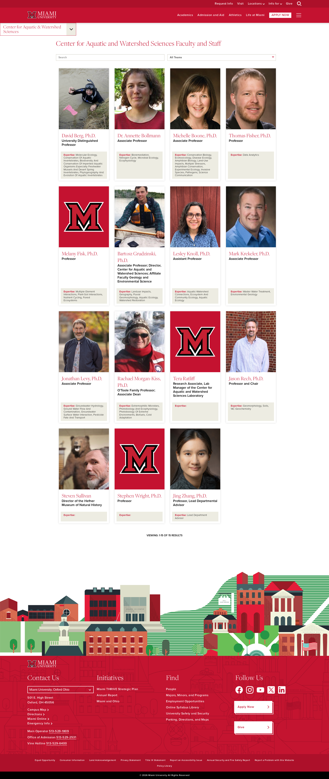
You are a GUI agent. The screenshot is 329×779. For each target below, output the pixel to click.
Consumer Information (72, 760)
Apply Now (280, 15)
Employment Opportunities (185, 701)
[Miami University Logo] (41, 14)
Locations (255, 4)
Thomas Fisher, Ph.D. (250, 135)
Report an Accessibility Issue (186, 760)
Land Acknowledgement (102, 760)
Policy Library (164, 766)
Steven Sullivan (76, 495)
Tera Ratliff (184, 378)
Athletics (235, 15)
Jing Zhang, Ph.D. (190, 495)
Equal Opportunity (45, 760)
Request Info (224, 4)
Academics (185, 15)
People (171, 689)
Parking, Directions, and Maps (187, 720)
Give (289, 4)
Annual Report (107, 695)
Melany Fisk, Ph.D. (80, 253)
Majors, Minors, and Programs (187, 695)
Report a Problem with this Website (274, 760)
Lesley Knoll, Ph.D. (191, 253)
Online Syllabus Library (182, 707)
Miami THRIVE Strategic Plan (117, 689)
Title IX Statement (155, 760)
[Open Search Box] (299, 4)
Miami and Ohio (108, 701)
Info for (274, 4)
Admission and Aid (210, 15)
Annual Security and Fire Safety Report (228, 760)
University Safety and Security (187, 713)
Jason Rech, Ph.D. (246, 378)
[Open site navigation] (299, 15)
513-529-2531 (66, 737)
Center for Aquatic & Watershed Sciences (32, 29)
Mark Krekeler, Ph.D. (249, 253)
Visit (240, 4)
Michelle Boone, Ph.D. (195, 135)
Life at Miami (255, 15)
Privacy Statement (131, 760)
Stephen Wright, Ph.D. (139, 495)
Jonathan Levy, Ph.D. (82, 378)
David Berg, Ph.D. (79, 135)
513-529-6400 (56, 743)
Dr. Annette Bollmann (139, 135)
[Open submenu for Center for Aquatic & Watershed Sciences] (71, 29)
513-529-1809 (59, 731)
